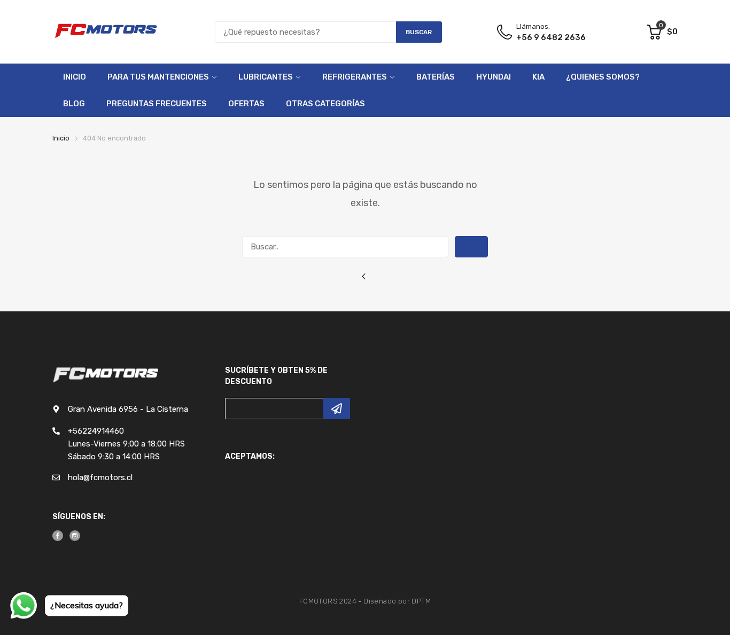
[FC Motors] (105, 32)
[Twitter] (74, 535)
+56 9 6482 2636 (551, 37)
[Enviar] (336, 408)
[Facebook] (57, 535)
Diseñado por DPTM (397, 601)
